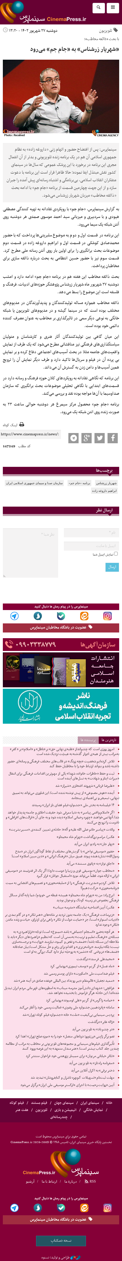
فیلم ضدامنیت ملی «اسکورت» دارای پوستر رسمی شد (79, 974)
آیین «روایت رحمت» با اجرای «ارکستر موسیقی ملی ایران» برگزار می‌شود (67, 1085)
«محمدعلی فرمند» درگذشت (95, 959)
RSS (92, 1181)
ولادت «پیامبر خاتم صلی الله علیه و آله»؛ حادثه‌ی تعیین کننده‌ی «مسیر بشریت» (61, 830)
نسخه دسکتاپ (61, 1240)
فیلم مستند (39, 1103)
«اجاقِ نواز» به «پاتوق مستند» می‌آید (90, 864)
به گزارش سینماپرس (103, 209)
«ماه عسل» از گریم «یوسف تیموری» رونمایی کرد (82, 966)
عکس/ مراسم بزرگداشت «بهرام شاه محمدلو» (85, 837)
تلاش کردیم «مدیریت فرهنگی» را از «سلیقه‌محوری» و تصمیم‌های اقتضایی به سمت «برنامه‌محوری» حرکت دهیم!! (62, 885)
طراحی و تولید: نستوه (55, 1257)
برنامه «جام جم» (79, 483)
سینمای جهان (63, 1103)
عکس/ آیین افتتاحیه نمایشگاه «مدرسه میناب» (83, 907)
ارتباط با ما (49, 1181)
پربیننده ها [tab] (88, 740)
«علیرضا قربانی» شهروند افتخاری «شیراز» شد (84, 786)
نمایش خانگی (93, 1110)
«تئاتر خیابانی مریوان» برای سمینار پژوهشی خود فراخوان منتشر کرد (70, 1056)
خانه (109, 1103)
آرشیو (30, 1181)
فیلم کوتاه (17, 1103)
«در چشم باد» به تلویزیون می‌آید (93, 1029)
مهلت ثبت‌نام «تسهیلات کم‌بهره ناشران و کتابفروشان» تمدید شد (72, 1078)
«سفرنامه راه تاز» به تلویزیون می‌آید (91, 1063)
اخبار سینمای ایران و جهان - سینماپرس (56, 12)
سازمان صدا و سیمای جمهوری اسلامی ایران (34, 483)
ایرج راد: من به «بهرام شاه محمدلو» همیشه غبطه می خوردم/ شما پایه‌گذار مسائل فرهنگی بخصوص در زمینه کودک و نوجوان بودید (64, 898)
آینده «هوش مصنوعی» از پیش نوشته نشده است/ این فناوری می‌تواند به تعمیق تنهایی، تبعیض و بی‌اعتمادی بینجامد (65, 795)
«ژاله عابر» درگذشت (101, 1022)
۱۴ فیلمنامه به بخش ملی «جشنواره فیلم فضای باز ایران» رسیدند (73, 805)
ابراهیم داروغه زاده (104, 490)
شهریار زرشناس (106, 483)
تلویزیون (105, 30)
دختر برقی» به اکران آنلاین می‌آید (92, 1071)
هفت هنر (21, 1110)
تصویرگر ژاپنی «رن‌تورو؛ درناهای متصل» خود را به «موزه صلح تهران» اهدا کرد (64, 1036)
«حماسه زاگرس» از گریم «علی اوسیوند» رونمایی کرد (80, 1000)
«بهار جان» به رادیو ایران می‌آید (94, 844)
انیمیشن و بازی (65, 1110)
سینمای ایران (90, 1103)
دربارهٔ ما (70, 1181)
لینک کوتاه (10, 425)
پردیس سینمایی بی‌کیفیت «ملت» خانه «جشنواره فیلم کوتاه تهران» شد (68, 1015)
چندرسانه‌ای (59, 1117)
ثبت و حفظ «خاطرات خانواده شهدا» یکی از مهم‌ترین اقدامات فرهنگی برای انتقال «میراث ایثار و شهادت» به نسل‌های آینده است (64, 776)
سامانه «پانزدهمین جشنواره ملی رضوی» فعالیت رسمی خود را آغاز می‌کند (66, 1007)
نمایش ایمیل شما (103, 554)
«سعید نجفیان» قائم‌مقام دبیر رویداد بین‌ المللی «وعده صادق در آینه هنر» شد (64, 981)
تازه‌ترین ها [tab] (109, 740)
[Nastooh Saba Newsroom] (75, 1257)
